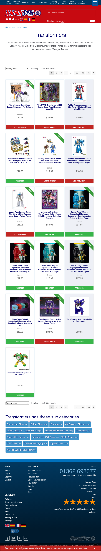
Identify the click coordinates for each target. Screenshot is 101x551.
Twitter (13, 538)
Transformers (42, 2)
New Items (32, 473)
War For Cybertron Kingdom (21, 449)
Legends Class (33, 430)
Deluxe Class (39, 424)
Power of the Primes (18, 437)
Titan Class (14, 443)
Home (6, 19)
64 (83, 72)
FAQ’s (7, 508)
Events (31, 485)
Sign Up (8, 476)
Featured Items (34, 470)
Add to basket (20, 127)
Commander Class (17, 424)
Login (13, 19)
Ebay (26, 538)
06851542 (48, 545)
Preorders (25, 2)
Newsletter (32, 482)
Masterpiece (83, 430)
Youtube (19, 538)
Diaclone (56, 424)
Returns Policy (11, 505)
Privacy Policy (11, 517)
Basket (8, 479)
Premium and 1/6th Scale (45, 437)
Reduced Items (34, 476)
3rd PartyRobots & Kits (54, 2)
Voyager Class (59, 443)
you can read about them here (36, 548)
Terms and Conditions (14, 502)
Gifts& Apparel (81, 2)
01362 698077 (78, 471)
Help (7, 511)
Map (94, 497)
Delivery (8, 499)
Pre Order (20, 181)
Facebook (7, 538)
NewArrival (8, 2)
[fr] (29, 19)
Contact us (9, 514)
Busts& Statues (72, 2)
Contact (10, 19)
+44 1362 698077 (70, 475)
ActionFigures (63, 2)
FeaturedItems (16, 2)
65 (89, 72)
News (17, 19)
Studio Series (69, 437)
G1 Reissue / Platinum (77, 424)
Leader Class (14, 430)
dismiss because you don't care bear (70, 548)
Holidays (8, 520)
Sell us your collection (37, 479)
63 (77, 72)
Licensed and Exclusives (59, 430)
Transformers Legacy (35, 443)
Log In (7, 473)
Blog (30, 491)
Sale (33, 2)
